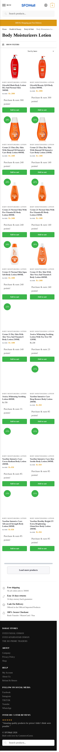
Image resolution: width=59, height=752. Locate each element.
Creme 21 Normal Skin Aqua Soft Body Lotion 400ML (14, 273)
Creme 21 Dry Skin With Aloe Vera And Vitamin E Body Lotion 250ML (13, 337)
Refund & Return (9, 680)
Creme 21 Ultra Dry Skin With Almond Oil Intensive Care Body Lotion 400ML (13, 150)
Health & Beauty (15, 29)
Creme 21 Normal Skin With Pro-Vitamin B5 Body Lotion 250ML (42, 212)
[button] (51, 5)
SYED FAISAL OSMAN (13, 633)
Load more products (28, 570)
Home (4, 29)
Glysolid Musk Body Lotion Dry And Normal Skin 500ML (14, 88)
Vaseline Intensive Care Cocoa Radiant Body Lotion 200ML (14, 461)
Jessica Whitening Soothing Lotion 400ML (14, 397)
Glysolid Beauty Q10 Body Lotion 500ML (41, 86)
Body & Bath (29, 29)
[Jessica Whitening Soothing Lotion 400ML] (14, 378)
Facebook (6, 692)
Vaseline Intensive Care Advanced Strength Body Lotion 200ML (12, 523)
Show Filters (12, 44)
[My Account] (46, 5)
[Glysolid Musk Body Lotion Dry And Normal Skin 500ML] (14, 67)
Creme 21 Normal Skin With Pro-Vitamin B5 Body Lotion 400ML (14, 212)
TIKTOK (6, 700)
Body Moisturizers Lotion (14, 82)
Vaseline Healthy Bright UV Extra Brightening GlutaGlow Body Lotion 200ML (42, 525)
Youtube (5, 704)
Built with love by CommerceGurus (17, 736)
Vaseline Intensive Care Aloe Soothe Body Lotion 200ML (42, 460)
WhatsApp (6, 708)
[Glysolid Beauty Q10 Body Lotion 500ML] (42, 67)
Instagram (6, 696)
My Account (7, 673)
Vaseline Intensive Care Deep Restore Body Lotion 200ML (41, 399)
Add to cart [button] (14, 110)
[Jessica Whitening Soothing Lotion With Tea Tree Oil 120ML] (42, 316)
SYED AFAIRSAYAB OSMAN (15, 637)
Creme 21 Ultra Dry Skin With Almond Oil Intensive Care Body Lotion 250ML (41, 150)
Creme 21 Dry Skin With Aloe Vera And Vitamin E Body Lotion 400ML (40, 274)
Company (6, 653)
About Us (6, 676)
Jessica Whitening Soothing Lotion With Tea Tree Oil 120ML (41, 337)
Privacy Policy (8, 657)
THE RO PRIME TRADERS (14, 641)
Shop (4, 661)
